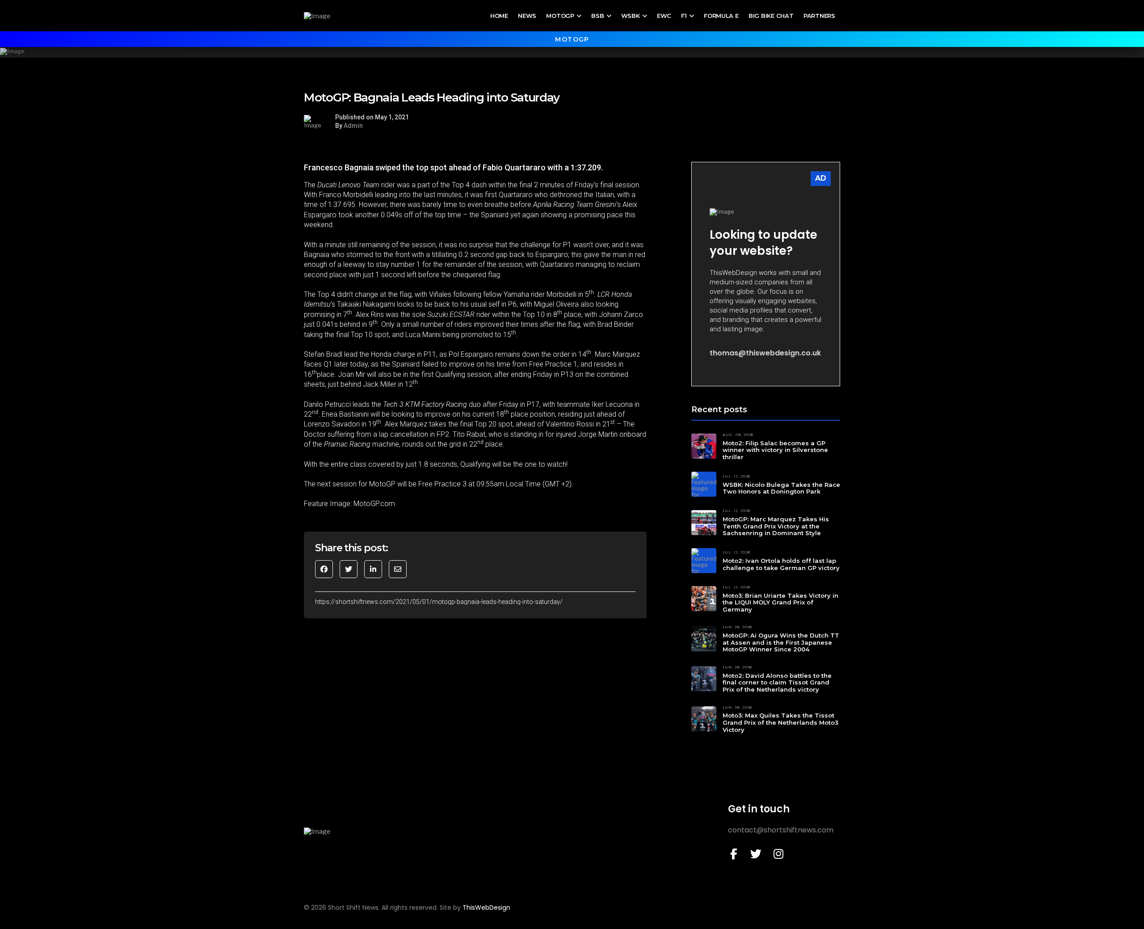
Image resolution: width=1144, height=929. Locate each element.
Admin (353, 125)
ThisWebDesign (486, 907)
